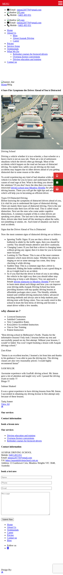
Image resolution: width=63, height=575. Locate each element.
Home (10, 30)
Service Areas (13, 46)
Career (16, 41)
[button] (60, 3)
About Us (11, 33)
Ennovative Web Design (21, 563)
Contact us (12, 62)
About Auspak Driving (23, 38)
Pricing (10, 43)
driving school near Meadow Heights (28, 187)
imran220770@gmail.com (29, 10)
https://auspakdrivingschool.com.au (21, 460)
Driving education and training (27, 59)
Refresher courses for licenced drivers (30, 54)
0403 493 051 (24, 15)
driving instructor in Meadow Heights (31, 281)
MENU (5, 3)
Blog (15, 35)
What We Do (13, 51)
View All (5, 404)
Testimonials (13, 49)
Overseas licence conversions (26, 56)
